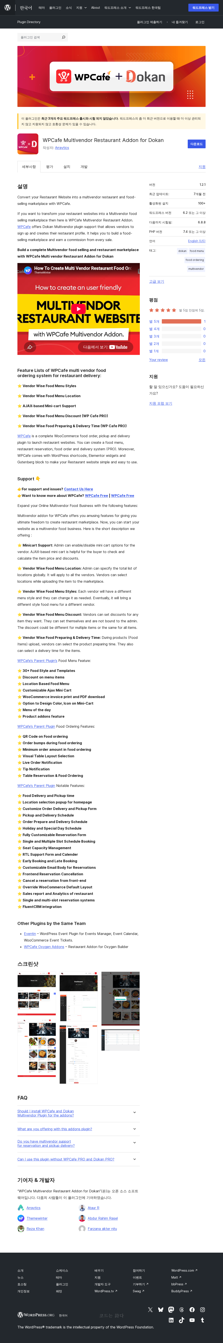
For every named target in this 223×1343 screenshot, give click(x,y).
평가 (49, 166)
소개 (20, 1270)
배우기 (99, 1270)
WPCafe (24, 226)
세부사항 (29, 166)
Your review (158, 360)
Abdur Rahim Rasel (103, 1218)
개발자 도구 (103, 1284)
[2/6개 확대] (50, 1025)
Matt (176, 1277)
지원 (202, 166)
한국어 (63, 1315)
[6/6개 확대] (134, 1035)
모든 (202, 360)
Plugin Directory (29, 22)
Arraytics (62, 147)
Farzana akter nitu (102, 1229)
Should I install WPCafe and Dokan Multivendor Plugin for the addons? (45, 1113)
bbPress (179, 1284)
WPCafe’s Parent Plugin (36, 726)
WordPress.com (184, 1270)
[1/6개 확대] (50, 977)
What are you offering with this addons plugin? (54, 1129)
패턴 (59, 1291)
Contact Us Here (78, 489)
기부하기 (141, 1284)
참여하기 (139, 1270)
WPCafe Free (96, 495)
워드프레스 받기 (204, 7)
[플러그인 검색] (63, 37)
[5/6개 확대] (134, 977)
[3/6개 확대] (92, 977)
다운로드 (197, 144)
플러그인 (62, 1284)
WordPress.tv (106, 1291)
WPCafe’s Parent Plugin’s (37, 660)
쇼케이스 (62, 1270)
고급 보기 (156, 281)
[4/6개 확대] (92, 1031)
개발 (84, 166)
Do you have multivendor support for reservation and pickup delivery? (46, 1143)
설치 (66, 166)
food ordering (195, 260)
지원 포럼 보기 (160, 403)
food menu (197, 251)
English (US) (197, 241)
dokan (182, 251)
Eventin (30, 933)
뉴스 (20, 1277)
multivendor (196, 268)
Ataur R (93, 1208)
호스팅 (22, 1284)
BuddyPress (182, 1291)
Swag (139, 1291)
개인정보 (23, 1291)
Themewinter (37, 1218)
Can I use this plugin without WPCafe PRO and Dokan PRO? (65, 1159)
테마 (59, 1277)
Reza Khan (35, 1229)
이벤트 (137, 1277)
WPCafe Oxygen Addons (44, 947)
